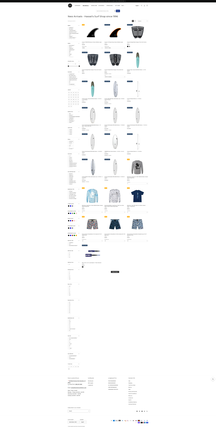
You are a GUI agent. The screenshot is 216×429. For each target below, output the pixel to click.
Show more (115, 272)
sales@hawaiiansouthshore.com (78, 387)
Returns (130, 387)
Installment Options (132, 402)
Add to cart (92, 39)
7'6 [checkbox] (71, 101)
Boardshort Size (84, 239)
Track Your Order (131, 385)
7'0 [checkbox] (75, 99)
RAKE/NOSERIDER (111, 383)
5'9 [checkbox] (71, 94)
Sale (129, 380)
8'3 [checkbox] (75, 101)
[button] (78, 5)
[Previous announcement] (68, 1)
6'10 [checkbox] (73, 99)
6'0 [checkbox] (78, 94)
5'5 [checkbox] (73, 92)
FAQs (129, 389)
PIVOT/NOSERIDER (112, 380)
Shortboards (90, 380)
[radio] (127, 46)
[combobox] (106, 11)
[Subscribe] (88, 411)
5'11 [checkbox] (75, 94)
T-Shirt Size (128, 182)
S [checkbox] (73, 366)
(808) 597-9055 (78, 384)
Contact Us (130, 397)
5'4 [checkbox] (71, 92)
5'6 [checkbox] (75, 92)
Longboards (90, 385)
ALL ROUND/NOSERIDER (113, 385)
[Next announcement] (148, 1)
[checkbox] (68, 206)
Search (129, 399)
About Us (130, 395)
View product (115, 39)
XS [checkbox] (78, 366)
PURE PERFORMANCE (112, 387)
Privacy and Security (132, 391)
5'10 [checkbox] (73, 94)
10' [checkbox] (71, 106)
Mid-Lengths (90, 383)
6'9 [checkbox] (71, 99)
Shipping (130, 383)
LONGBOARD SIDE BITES (113, 389)
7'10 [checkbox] (73, 101)
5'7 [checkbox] (78, 92)
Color (105, 75)
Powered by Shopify (81, 426)
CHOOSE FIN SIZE (84, 46)
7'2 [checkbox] (78, 99)
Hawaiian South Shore (74, 426)
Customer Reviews (132, 404)
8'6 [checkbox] (78, 101)
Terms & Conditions (132, 393)
